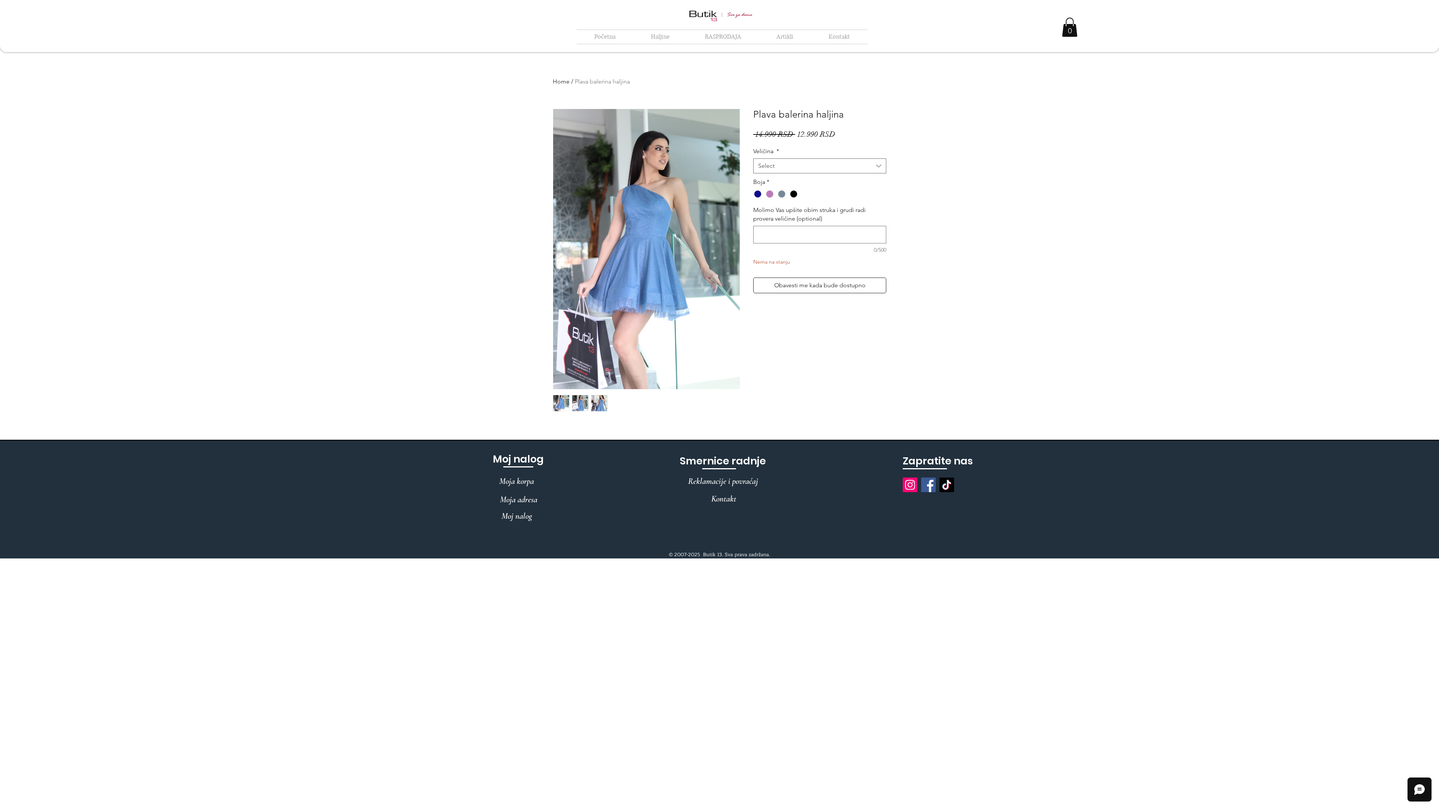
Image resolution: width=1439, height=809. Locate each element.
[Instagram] (910, 485)
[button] (660, 37)
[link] (1070, 27)
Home (561, 81)
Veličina (766, 151)
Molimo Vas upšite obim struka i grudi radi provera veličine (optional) (809, 214)
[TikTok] (946, 485)
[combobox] (819, 165)
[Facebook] (928, 485)
